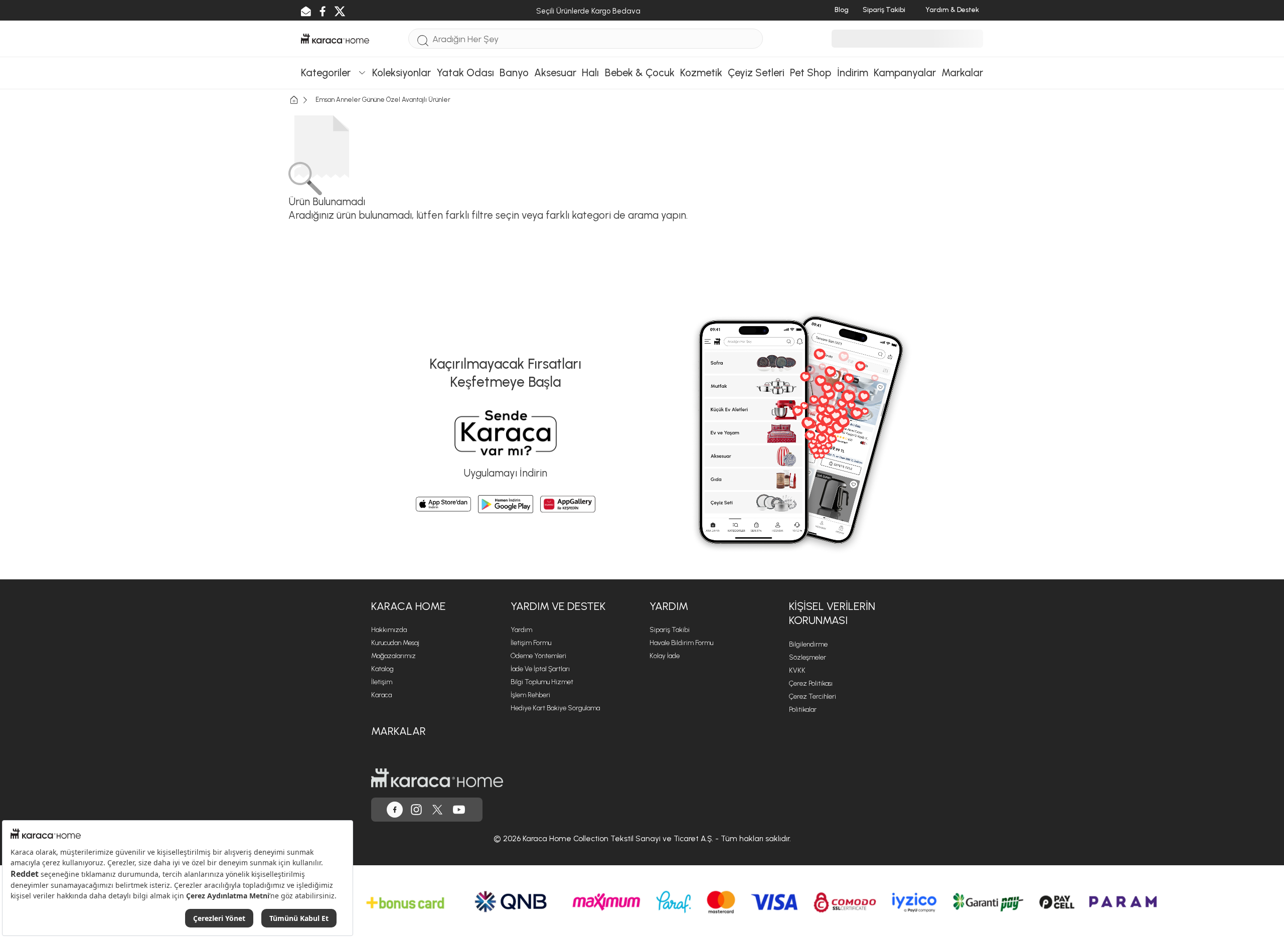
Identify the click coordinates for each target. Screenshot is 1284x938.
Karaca (381, 695)
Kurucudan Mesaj (395, 643)
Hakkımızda (389, 630)
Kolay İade (665, 656)
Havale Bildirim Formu (681, 643)
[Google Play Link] (505, 504)
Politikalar (803, 709)
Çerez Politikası (811, 683)
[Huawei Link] (567, 504)
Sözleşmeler (807, 657)
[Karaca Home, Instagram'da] (416, 810)
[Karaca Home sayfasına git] (437, 778)
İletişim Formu (531, 643)
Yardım (521, 630)
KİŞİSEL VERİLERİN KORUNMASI (832, 613)
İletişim (381, 682)
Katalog (382, 669)
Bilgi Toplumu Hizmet (542, 682)
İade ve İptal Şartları (540, 669)
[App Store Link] (443, 504)
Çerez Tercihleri (812, 696)
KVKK (797, 670)
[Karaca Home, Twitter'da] (437, 810)
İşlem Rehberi (530, 695)
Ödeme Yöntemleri (538, 656)
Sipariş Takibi (670, 630)
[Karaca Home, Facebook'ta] (395, 810)
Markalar (398, 731)
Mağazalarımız (393, 656)
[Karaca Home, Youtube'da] (459, 810)
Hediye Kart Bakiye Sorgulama (555, 708)
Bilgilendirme (808, 644)
